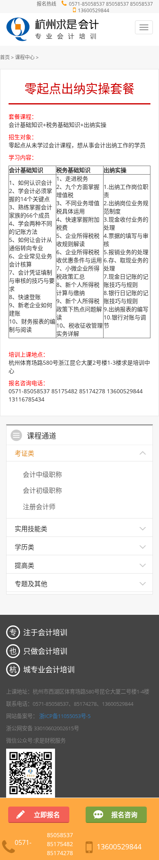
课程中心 (25, 57)
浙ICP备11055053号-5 (65, 716)
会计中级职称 (42, 474)
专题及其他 (31, 583)
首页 (5, 57)
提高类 (24, 565)
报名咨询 (124, 814)
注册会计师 (39, 506)
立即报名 (47, 814)
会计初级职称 (42, 490)
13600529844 (93, 10)
